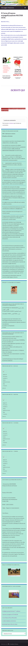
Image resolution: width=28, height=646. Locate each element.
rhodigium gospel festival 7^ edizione (11, 611)
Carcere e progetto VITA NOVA (10, 614)
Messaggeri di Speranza (7, 7)
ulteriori (4, 444)
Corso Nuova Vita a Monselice (9, 617)
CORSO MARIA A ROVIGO (9, 621)
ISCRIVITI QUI (18, 90)
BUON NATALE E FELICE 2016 (9, 624)
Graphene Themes (14, 644)
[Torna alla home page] (14, 3)
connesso (11, 123)
